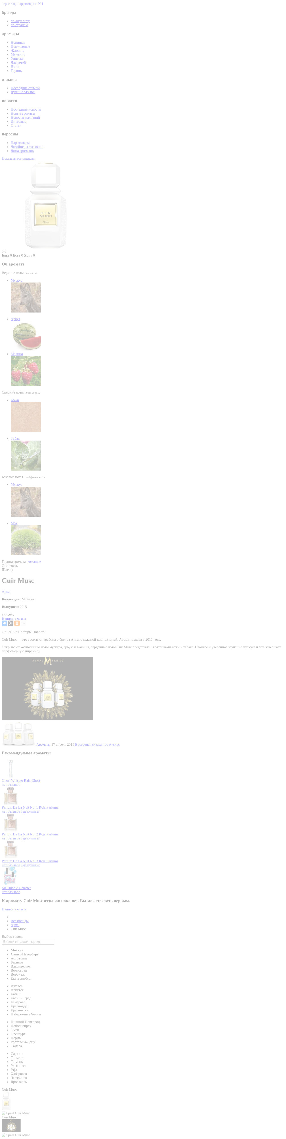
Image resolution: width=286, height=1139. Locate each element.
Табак (15, 438)
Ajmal (6, 591)
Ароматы (43, 744)
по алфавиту (20, 21)
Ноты (15, 67)
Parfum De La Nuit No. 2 (20, 834)
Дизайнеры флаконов (27, 147)
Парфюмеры (20, 143)
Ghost (36, 780)
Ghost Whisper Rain (17, 780)
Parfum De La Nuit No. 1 (20, 807)
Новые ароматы (23, 113)
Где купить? (30, 811)
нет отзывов (11, 784)
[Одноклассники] (17, 623)
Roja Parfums (48, 807)
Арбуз (15, 319)
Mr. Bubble (10, 888)
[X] (10, 623)
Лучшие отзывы (23, 92)
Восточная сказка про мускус (97, 744)
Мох (14, 523)
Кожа (15, 400)
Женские (17, 50)
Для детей (18, 62)
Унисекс (17, 58)
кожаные (34, 561)
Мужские (18, 54)
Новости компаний (25, 117)
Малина (17, 354)
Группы (17, 71)
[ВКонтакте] (4, 623)
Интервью (18, 121)
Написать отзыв (14, 618)
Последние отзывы (25, 88)
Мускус (16, 280)
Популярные (20, 46)
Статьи (16, 125)
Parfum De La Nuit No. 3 (20, 861)
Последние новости (26, 109)
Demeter (25, 888)
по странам (19, 25)
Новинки (18, 42)
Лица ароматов (22, 151)
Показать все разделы (18, 158)
